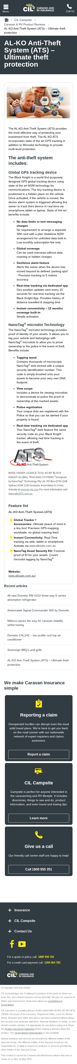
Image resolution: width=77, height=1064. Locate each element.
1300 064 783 (52, 962)
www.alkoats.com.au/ (22, 575)
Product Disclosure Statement (19, 1029)
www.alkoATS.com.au (20, 493)
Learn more (39, 818)
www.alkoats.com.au (42, 545)
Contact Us (23, 931)
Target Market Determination (28, 1033)
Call (38, 869)
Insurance (22, 910)
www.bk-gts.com (30, 489)
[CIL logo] (38, 7)
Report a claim (39, 754)
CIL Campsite (24, 921)
